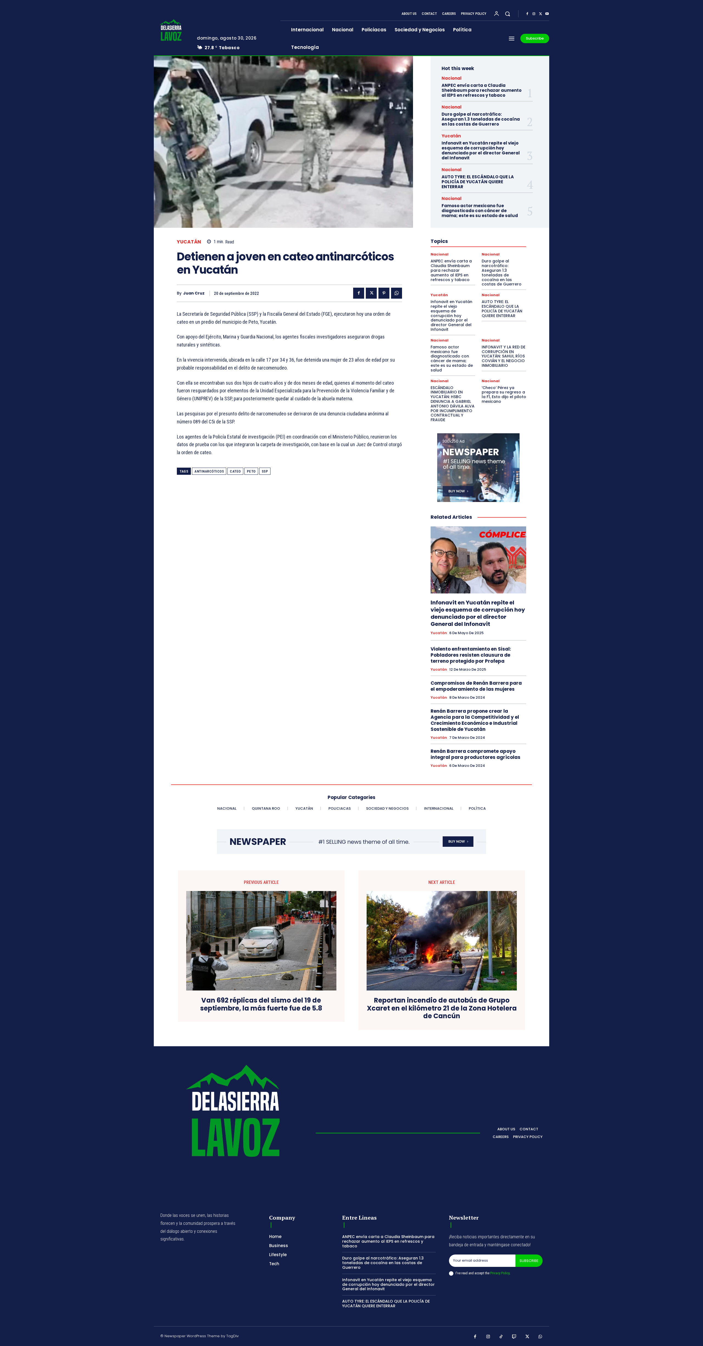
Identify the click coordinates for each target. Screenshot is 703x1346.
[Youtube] (547, 14)
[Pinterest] (383, 293)
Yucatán (189, 242)
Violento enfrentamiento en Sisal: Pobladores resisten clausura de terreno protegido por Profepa (471, 655)
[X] (540, 14)
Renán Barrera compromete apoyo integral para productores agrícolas (475, 754)
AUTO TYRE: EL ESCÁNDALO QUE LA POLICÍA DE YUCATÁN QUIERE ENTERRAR (478, 182)
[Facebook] (527, 14)
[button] (507, 13)
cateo (235, 471)
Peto (251, 471)
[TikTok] (501, 1337)
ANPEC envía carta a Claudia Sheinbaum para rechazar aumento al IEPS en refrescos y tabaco (481, 90)
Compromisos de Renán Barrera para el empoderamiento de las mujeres (476, 686)
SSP (265, 471)
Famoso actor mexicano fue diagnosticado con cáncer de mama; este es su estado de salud (480, 210)
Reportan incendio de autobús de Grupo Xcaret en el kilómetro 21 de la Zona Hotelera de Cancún (442, 1008)
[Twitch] (514, 1337)
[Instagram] (534, 14)
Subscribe (529, 1260)
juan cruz (194, 293)
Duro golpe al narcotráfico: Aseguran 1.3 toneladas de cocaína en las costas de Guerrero (481, 119)
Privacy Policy (499, 1273)
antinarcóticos (209, 471)
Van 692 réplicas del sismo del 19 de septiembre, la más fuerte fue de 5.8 (261, 1004)
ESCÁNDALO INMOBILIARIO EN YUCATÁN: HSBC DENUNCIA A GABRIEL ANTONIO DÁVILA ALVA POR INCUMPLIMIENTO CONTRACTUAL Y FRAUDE (453, 404)
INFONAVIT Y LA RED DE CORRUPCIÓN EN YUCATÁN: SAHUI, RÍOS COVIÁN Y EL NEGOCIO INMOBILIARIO (503, 356)
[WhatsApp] (396, 293)
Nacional (452, 78)
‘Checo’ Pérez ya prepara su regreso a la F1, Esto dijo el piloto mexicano (504, 394)
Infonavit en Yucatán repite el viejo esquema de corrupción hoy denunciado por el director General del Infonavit (481, 150)
